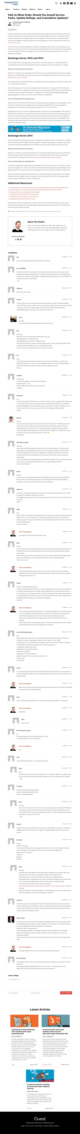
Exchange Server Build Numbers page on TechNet (46, 157)
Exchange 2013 (33, 211)
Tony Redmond (17, 1036)
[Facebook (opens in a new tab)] (64, 3)
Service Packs (48, 211)
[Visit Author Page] (18, 226)
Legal (22, 1126)
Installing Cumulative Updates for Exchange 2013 (24, 196)
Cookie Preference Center (51, 1126)
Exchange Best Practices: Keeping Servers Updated (25, 192)
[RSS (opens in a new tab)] (75, 3)
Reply (70, 256)
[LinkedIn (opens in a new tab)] (67, 3)
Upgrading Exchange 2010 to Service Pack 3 (22, 199)
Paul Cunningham (25, 22)
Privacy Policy (38, 1126)
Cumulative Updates (14, 211)
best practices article (14, 43)
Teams (13, 1064)
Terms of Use (29, 1126)
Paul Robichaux (33, 1091)
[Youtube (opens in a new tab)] (71, 3)
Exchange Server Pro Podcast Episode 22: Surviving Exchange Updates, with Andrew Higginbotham (39, 187)
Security (29, 1108)
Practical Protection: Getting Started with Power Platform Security (38, 1087)
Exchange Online (47, 1064)
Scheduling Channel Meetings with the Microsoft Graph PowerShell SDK (23, 1032)
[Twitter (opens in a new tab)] (61, 3)
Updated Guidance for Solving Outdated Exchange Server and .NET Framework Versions (36, 190)
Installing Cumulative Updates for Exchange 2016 (24, 194)
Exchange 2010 (24, 211)
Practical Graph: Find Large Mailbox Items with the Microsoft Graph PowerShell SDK (55, 1032)
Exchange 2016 (41, 211)
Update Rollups (57, 211)
